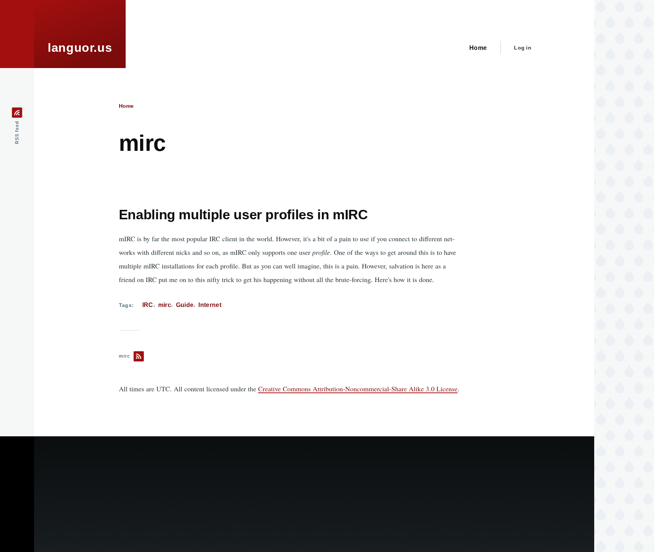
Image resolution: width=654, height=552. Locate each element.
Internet (209, 305)
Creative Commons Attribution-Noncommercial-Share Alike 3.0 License (358, 388)
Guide (185, 305)
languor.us (80, 47)
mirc (164, 305)
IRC (147, 305)
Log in (522, 48)
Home (126, 106)
